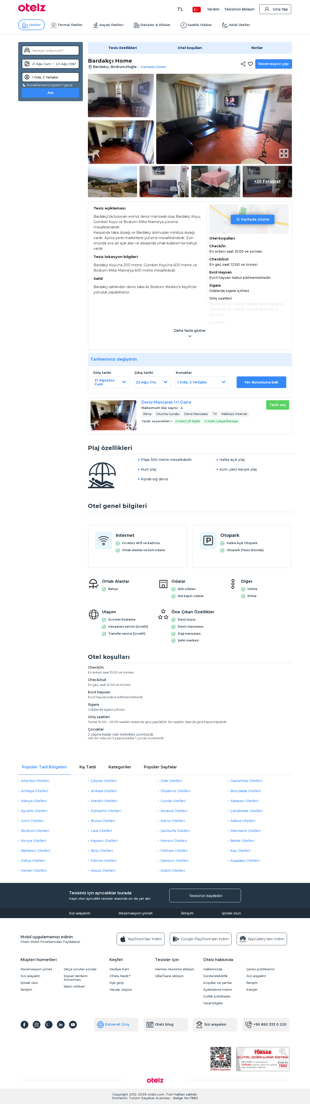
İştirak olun (231, 913)
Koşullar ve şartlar (217, 983)
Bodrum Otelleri (35, 831)
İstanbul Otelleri (35, 781)
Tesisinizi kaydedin (205, 896)
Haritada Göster (255, 219)
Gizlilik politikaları (217, 996)
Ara (50, 93)
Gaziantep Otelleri (246, 781)
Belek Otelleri (242, 840)
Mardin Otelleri (104, 801)
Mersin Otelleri (174, 840)
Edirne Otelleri (103, 860)
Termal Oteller (70, 25)
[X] (49, 1025)
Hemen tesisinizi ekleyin (174, 969)
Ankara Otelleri (104, 791)
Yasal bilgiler (213, 1003)
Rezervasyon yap (273, 64)
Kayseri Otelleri (104, 840)
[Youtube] (73, 1025)
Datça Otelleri (33, 860)
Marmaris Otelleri (245, 831)
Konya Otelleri (33, 840)
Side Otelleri (171, 781)
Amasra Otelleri (174, 811)
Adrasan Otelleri (244, 801)
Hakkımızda (212, 969)
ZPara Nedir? (120, 976)
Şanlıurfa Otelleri (175, 831)
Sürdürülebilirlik (215, 976)
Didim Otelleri (173, 870)
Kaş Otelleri (240, 850)
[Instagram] (36, 1025)
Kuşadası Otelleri (245, 860)
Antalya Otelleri (34, 791)
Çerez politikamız (260, 969)
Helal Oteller (239, 25)
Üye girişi (116, 983)
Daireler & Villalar (155, 25)
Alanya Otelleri (34, 801)
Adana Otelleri (242, 821)
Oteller (35, 25)
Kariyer (252, 989)
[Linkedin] (61, 1025)
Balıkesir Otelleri (35, 850)
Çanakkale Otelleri (246, 811)
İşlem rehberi (74, 986)
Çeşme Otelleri (104, 781)
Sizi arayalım (79, 913)
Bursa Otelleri (103, 821)
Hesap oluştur (120, 989)
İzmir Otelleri (32, 821)
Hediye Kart (119, 969)
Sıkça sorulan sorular (80, 969)
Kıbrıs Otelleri (173, 821)
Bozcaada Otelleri (245, 791)
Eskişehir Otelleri (106, 811)
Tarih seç (277, 405)
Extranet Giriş (117, 1024)
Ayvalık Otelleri (34, 811)
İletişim (187, 913)
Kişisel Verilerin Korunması (76, 977)
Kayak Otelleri (112, 25)
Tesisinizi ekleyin (239, 9)
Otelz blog (164, 1024)
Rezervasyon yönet (136, 913)
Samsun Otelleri (175, 860)
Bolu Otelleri (102, 850)
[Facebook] (24, 1025)
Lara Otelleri (101, 831)
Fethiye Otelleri (174, 850)
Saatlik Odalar (199, 25)
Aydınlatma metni (217, 989)
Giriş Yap (280, 9)
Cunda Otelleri (173, 801)
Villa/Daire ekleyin (169, 976)
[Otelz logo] (32, 10)
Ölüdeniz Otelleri (175, 791)
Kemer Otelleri (34, 870)
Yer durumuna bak (261, 382)
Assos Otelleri (103, 870)
